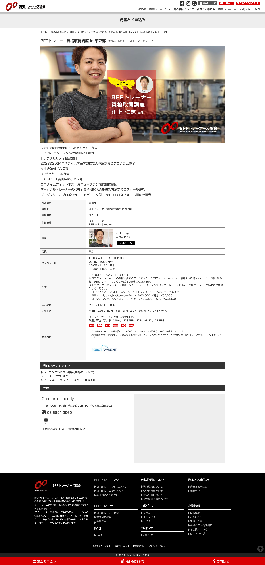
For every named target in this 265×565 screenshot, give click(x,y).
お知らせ (148, 535)
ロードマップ (197, 534)
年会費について (198, 530)
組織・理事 (196, 521)
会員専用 (101, 521)
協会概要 (195, 513)
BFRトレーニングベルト (110, 491)
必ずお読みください (107, 495)
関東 (72, 31)
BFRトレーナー (227, 9)
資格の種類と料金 (153, 491)
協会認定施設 (103, 517)
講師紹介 (195, 491)
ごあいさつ (196, 517)
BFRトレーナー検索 (107, 513)
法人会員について (153, 495)
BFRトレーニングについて (111, 487)
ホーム (43, 31)
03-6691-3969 (59, 412)
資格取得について (153, 487)
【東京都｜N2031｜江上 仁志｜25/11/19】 (143, 31)
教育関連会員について (155, 499)
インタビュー (150, 517)
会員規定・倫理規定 (201, 525)
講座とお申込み (58, 31)
